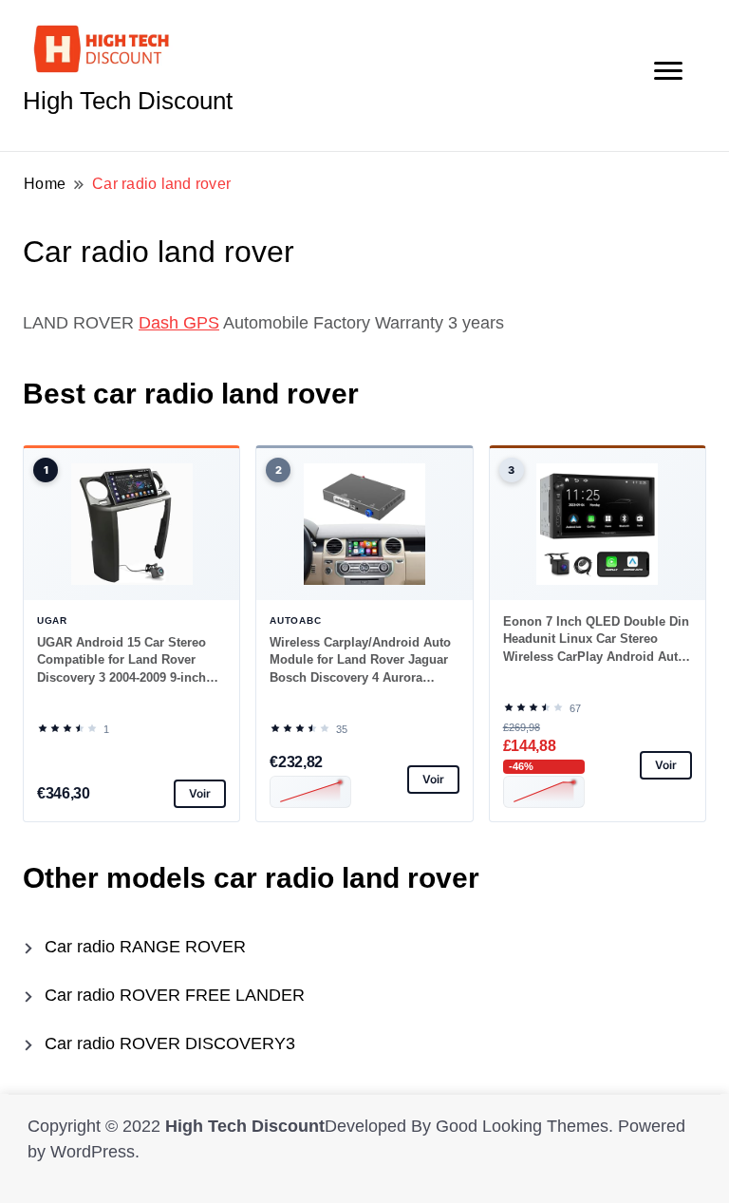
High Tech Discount (128, 100)
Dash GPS (179, 322)
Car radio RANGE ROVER (145, 946)
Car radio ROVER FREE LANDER (175, 995)
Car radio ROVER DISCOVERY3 (170, 1043)
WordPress (92, 1151)
